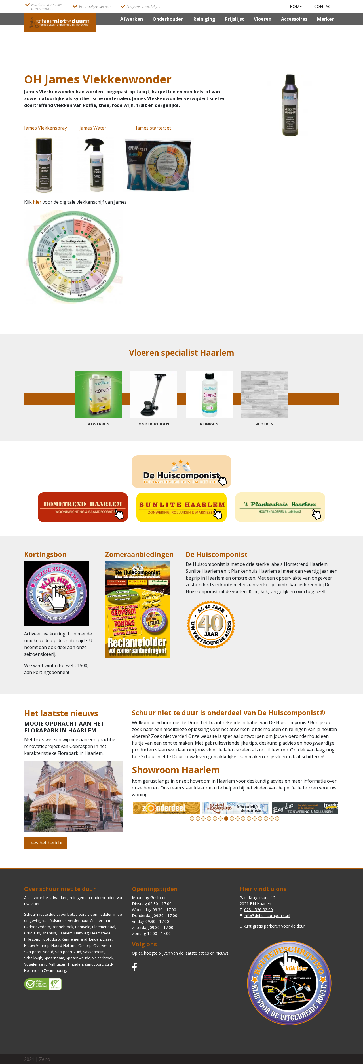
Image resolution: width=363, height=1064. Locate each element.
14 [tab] (266, 818)
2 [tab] (198, 818)
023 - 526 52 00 (258, 909)
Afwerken (131, 19)
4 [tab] (209, 818)
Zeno (44, 1059)
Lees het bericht (45, 843)
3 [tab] (203, 818)
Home (296, 6)
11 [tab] (249, 818)
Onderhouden (168, 19)
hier (38, 202)
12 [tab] (254, 818)
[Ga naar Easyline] (305, 808)
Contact (323, 6)
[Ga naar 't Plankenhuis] (280, 507)
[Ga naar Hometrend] (83, 507)
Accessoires (294, 19)
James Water (92, 128)
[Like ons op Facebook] (134, 967)
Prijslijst (234, 19)
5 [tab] (215, 818)
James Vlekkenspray (45, 128)
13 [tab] (260, 818)
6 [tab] (220, 818)
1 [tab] (192, 818)
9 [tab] (237, 818)
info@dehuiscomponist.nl (267, 915)
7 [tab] (226, 818)
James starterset (153, 128)
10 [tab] (243, 818)
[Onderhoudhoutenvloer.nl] (60, 22)
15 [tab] (271, 818)
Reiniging (204, 19)
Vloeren (262, 19)
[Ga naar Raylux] (235, 808)
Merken (326, 19)
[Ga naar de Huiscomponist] (181, 471)
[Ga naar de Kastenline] (166, 808)
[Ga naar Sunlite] (181, 507)
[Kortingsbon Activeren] (56, 595)
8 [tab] (232, 818)
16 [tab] (277, 818)
